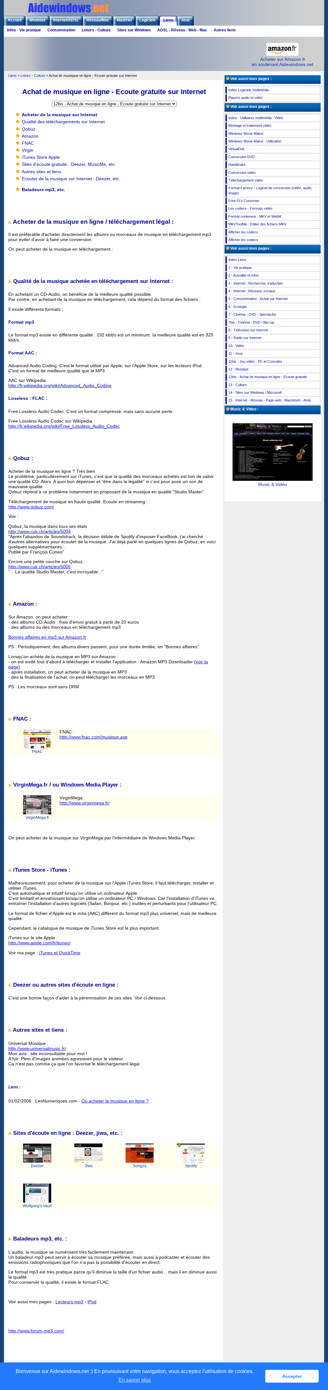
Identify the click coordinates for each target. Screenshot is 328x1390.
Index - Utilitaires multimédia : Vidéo (255, 118)
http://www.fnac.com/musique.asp (93, 736)
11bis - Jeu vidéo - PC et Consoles (255, 361)
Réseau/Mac (97, 20)
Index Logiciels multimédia (248, 90)
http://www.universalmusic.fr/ (37, 1048)
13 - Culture (237, 385)
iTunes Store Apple (41, 157)
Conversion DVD (241, 157)
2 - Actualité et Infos (243, 275)
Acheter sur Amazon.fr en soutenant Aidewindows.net (282, 62)
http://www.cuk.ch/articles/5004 (39, 531)
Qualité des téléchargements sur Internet (63, 121)
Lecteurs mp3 (69, 1301)
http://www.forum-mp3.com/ (36, 1330)
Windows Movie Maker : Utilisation (254, 141)
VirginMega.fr (37, 817)
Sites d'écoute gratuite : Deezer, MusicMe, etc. (69, 164)
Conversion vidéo (242, 172)
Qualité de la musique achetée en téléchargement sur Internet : (92, 281)
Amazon (30, 136)
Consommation (61, 30)
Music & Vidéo (272, 484)
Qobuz (28, 129)
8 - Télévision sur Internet (248, 330)
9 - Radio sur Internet (244, 338)
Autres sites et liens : (39, 1030)
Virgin (27, 150)
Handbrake (237, 164)
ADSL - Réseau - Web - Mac (182, 30)
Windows (37, 20)
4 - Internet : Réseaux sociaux (251, 291)
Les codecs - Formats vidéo (250, 208)
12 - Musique (238, 369)
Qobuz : (22, 458)
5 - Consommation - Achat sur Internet (258, 299)
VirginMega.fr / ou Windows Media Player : (67, 785)
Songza (139, 1166)
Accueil (14, 20)
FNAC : (21, 719)
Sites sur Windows (134, 30)
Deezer (37, 1166)
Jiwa (89, 1166)
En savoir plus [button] (135, 1380)
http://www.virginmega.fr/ (85, 802)
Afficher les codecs (243, 232)
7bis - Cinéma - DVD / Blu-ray (251, 322)
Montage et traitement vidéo (249, 125)
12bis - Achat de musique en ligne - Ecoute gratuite (267, 377)
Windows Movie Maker (246, 133)
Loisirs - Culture (96, 30)
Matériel (124, 20)
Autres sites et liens (41, 171)
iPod (91, 1301)
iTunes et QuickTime (59, 952)
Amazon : (24, 604)
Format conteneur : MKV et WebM (254, 216)
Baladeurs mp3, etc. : (39, 1239)
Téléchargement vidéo (245, 180)
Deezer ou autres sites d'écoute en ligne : (65, 985)
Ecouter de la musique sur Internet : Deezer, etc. (71, 178)
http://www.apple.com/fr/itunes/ (39, 942)
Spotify (191, 1166)
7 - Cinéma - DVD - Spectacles (252, 314)
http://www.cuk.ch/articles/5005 (39, 566)
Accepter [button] (292, 1376)
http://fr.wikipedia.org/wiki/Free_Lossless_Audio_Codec (64, 426)
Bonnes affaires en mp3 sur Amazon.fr (47, 637)
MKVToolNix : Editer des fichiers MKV (257, 224)
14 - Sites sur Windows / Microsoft (255, 392)
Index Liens (237, 260)
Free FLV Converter (243, 201)
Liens (168, 20)
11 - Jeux (235, 353)
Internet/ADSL (66, 20)
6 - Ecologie (237, 307)
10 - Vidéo (236, 346)
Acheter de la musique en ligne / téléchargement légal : (93, 221)
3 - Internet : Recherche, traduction (255, 283)
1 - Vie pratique (240, 268)
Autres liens (225, 30)
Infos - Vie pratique (24, 30)
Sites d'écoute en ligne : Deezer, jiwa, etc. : (67, 1133)
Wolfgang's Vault (37, 1206)
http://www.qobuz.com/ (31, 506)
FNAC (28, 143)
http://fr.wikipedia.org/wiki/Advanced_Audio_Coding (59, 385)
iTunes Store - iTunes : (41, 870)
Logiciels (147, 20)
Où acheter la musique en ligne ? (115, 1100)
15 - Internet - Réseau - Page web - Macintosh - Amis (269, 400)
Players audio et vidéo (245, 98)
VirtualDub (236, 149)
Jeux (185, 20)
